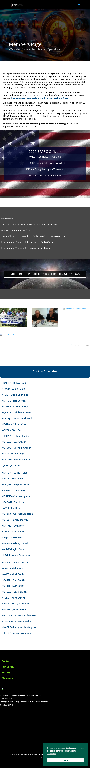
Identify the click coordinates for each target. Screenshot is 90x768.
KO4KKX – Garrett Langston (17, 513)
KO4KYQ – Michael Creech (16, 447)
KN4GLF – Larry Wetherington (19, 627)
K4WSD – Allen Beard (13, 388)
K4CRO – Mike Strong (13, 597)
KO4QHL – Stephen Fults (15, 484)
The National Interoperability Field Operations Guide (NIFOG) (31, 224)
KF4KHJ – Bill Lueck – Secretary (45, 175)
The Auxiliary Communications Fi (17, 236)
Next (87, 345)
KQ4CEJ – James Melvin (15, 519)
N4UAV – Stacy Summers (16, 603)
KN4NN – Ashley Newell (15, 543)
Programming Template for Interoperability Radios (26, 248)
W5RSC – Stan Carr (12, 430)
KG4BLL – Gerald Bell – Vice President (45, 163)
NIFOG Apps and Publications (15, 230)
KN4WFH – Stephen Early (16, 459)
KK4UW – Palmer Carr (14, 424)
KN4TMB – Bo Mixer (13, 525)
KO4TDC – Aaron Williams (16, 633)
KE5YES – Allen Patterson (16, 555)
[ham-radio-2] (45, 326)
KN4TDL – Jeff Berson (14, 400)
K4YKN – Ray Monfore (14, 531)
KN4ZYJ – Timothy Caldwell (17, 418)
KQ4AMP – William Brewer (16, 412)
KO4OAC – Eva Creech (14, 441)
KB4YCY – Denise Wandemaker (19, 615)
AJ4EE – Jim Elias (11, 465)
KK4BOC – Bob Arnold (14, 383)
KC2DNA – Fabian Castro (15, 436)
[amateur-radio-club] (13, 326)
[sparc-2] (13, 334)
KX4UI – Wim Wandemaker (17, 621)
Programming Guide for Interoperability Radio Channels (28, 242)
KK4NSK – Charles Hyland (16, 496)
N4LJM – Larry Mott (12, 537)
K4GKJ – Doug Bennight (15, 394)
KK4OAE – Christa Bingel (15, 406)
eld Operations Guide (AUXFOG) (49, 236)
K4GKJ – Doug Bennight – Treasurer (45, 169)
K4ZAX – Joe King (11, 508)
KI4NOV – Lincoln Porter (15, 562)
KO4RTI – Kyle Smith (13, 585)
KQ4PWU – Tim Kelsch (14, 502)
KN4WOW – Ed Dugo (13, 453)
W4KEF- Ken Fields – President (45, 156)
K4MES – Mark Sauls (13, 574)
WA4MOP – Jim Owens (14, 549)
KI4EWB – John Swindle (14, 609)
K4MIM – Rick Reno (12, 568)
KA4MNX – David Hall (14, 490)
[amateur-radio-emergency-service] (76, 308)
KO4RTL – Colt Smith (13, 580)
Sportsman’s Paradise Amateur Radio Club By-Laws (45, 274)
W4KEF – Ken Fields (12, 478)
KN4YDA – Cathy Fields (14, 472)
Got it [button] (65, 760)
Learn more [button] (51, 754)
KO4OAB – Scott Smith (14, 591)
